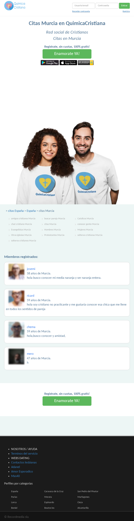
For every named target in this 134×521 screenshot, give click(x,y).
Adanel (15, 467)
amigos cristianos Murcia (23, 218)
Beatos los (49, 508)
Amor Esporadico (22, 471)
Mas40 (15, 476)
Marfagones (83, 497)
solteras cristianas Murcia (89, 235)
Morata (48, 497)
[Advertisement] (67, 91)
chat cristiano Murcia (21, 224)
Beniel (14, 508)
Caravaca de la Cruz (54, 491)
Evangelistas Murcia (21, 230)
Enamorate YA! (67, 54)
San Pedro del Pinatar (87, 491)
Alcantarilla (83, 508)
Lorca (14, 502)
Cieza (80, 502)
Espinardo (49, 502)
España (31, 211)
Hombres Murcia (52, 230)
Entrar (124, 5)
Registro (126, 11)
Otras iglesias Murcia (21, 235)
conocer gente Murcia (88, 224)
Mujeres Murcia (85, 230)
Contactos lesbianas (24, 462)
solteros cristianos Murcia (23, 240)
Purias (14, 497)
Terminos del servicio (24, 453)
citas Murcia (50, 224)
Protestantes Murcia (54, 235)
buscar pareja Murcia (54, 218)
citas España (16, 211)
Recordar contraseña (81, 11)
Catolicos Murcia (85, 218)
